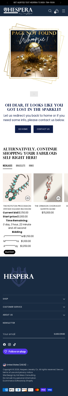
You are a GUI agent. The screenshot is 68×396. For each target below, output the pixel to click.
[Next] (60, 2)
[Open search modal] (50, 11)
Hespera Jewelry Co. (29, 369)
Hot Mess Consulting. (26, 375)
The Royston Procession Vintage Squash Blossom (17, 207)
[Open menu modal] (63, 11)
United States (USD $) (16, 365)
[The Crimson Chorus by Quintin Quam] (48, 187)
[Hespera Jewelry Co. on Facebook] (5, 345)
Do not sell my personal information (19, 378)
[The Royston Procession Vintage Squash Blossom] (17, 187)
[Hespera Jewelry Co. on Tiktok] (15, 345)
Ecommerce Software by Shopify (18, 381)
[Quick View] (27, 198)
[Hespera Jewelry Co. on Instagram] (10, 345)
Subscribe (59, 334)
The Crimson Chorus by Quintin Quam (48, 207)
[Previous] (7, 2)
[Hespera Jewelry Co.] (22, 11)
